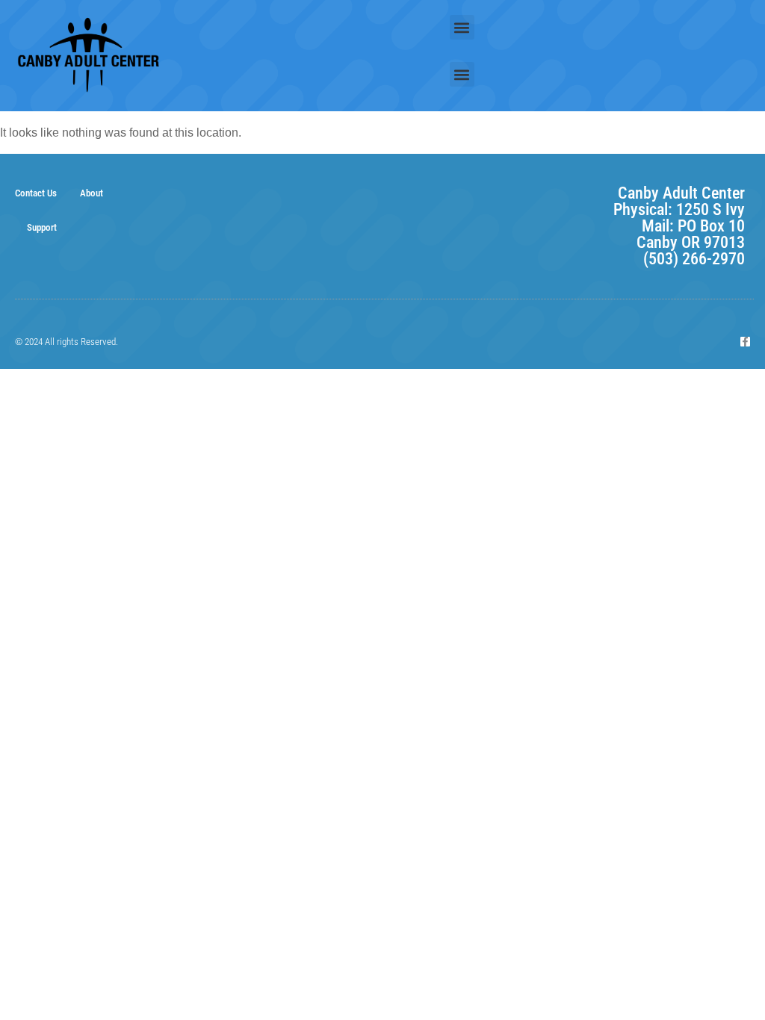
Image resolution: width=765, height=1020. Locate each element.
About (91, 193)
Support (42, 227)
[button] (462, 27)
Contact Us (36, 193)
